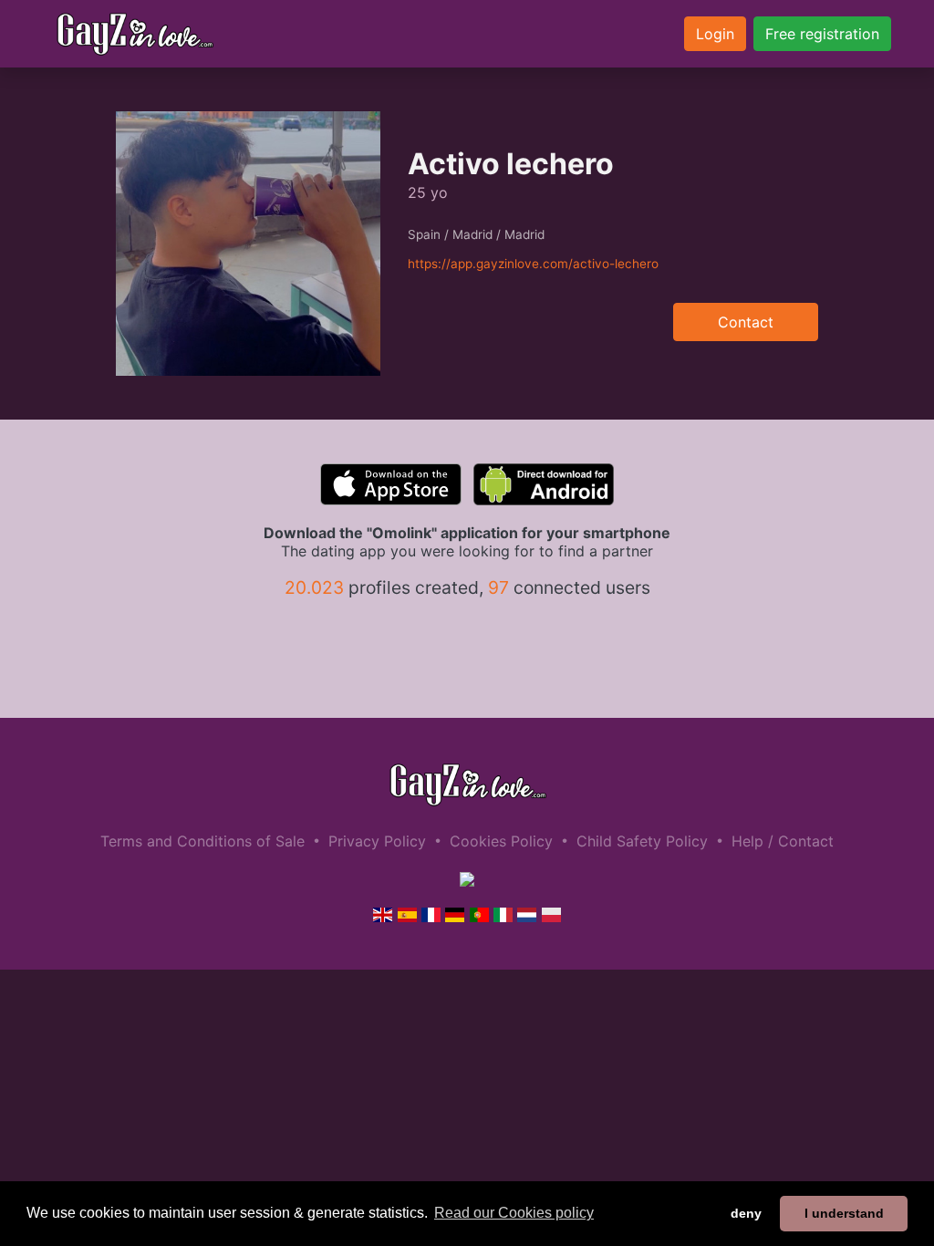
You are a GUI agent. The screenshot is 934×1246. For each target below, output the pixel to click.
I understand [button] (844, 1213)
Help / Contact (783, 841)
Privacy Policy (377, 841)
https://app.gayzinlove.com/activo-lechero (533, 263)
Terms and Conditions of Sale (202, 841)
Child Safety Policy (642, 841)
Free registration (822, 34)
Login (715, 34)
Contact (745, 322)
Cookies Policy (501, 841)
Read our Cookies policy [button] (514, 1212)
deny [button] (746, 1213)
